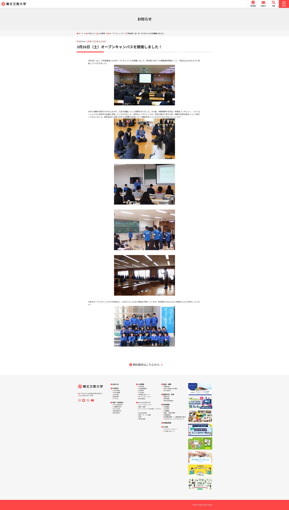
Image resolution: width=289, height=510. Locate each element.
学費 (140, 417)
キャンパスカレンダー (145, 405)
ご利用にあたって (169, 431)
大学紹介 (115, 388)
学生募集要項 (143, 388)
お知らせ (91, 33)
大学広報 (116, 394)
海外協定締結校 (168, 401)
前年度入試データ (144, 394)
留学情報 (166, 399)
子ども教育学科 (118, 405)
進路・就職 (167, 384)
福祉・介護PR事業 (169, 413)
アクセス (115, 399)
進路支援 (166, 386)
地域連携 (166, 405)
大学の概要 (116, 392)
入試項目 (141, 386)
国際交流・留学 (168, 394)
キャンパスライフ (144, 402)
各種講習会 (167, 415)
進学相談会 (142, 399)
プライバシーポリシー (170, 429)
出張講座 (166, 407)
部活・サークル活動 (145, 415)
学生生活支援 (143, 413)
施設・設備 (142, 407)
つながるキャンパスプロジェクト (174, 419)
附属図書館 (167, 423)
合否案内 (141, 390)
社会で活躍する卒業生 (170, 388)
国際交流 (166, 397)
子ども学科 (116, 409)
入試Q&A (141, 392)
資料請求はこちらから (146, 364)
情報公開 (116, 397)
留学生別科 (116, 413)
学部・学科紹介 (118, 402)
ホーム (81, 33)
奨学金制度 (142, 419)
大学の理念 (116, 390)
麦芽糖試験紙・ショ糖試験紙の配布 (175, 417)
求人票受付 (167, 390)
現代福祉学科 (117, 411)
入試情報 (102, 33)
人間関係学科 (117, 407)
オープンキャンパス (116, 33)
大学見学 (166, 409)
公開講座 (166, 411)
